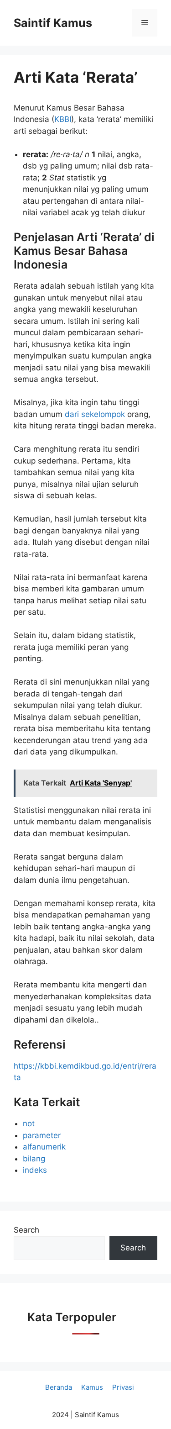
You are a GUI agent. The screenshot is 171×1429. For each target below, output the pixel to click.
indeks (35, 1170)
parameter (42, 1135)
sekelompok (104, 414)
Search (26, 1229)
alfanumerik (44, 1146)
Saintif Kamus (53, 23)
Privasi (123, 1387)
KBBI (62, 119)
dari (73, 414)
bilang (34, 1158)
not (29, 1123)
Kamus (92, 1387)
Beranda (58, 1387)
